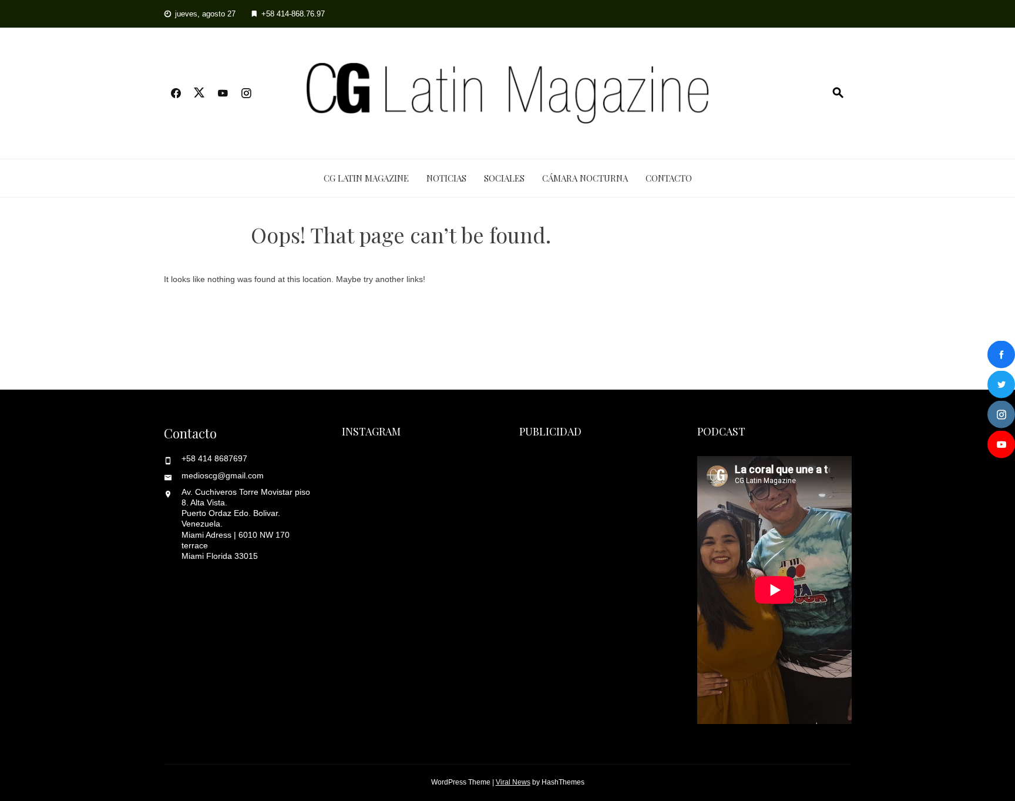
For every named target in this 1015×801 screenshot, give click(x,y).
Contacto (669, 178)
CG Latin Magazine (366, 178)
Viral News (513, 782)
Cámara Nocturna (585, 178)
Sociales (504, 178)
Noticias (446, 178)
